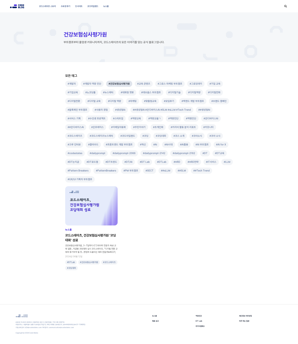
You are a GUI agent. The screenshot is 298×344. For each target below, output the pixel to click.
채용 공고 (155, 321)
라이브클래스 (200, 326)
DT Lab (199, 321)
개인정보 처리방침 (245, 316)
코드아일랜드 (92, 6)
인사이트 (78, 6)
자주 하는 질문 (244, 321)
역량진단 (199, 316)
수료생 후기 (65, 6)
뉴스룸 (106, 6)
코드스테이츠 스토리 (47, 6)
